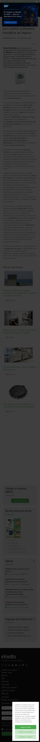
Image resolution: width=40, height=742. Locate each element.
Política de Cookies (26, 732)
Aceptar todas (25, 727)
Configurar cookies (25, 737)
